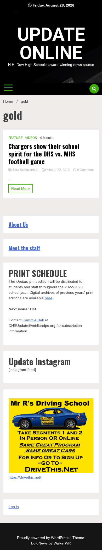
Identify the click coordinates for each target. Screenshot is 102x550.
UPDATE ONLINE (51, 44)
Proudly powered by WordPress (43, 538)
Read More (20, 188)
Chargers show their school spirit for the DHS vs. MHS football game (43, 153)
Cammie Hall (33, 320)
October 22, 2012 (57, 170)
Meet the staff (24, 248)
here (48, 298)
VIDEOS (31, 138)
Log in (14, 507)
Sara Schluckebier (25, 170)
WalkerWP (62, 543)
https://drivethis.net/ (25, 477)
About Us (18, 224)
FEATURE (15, 138)
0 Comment (85, 170)
